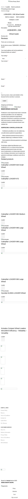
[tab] (10, 25)
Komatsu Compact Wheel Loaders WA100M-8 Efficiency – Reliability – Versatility (14, 330)
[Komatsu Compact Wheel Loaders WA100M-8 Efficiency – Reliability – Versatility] (14, 314)
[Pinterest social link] (16, 23)
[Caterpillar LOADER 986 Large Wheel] (5, 225)
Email (3, 86)
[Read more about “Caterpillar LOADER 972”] (3, 185)
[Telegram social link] (19, 23)
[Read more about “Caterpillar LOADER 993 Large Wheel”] (3, 288)
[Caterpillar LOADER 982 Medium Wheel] (14, 200)
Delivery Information (5, 432)
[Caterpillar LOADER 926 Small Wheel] (5, 162)
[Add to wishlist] (15, 174)
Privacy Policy (4, 410)
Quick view (11, 174)
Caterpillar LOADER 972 (10, 179)
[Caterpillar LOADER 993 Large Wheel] (14, 265)
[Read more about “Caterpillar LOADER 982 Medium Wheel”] (3, 223)
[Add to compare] (7, 174)
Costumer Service (6, 427)
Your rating (4, 55)
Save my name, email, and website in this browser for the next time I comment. (12, 96)
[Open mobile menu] (1, 1)
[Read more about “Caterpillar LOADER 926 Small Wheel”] (3, 174)
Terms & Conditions (5, 415)
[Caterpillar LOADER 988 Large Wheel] (5, 239)
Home (2, 7)
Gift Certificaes (4, 442)
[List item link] (14, 454)
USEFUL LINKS (4, 407)
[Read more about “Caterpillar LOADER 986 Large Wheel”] (3, 236)
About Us (3, 429)
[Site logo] (14, 1)
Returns (2, 413)
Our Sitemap (4, 423)
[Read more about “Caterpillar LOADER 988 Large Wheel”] (3, 250)
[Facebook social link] (12, 23)
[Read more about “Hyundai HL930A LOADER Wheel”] (3, 299)
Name (3, 79)
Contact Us (3, 418)
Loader (8, 7)
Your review (4, 61)
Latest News (4, 420)
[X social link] (14, 23)
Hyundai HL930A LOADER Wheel (13, 293)
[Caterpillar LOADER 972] (5, 176)
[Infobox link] (14, 350)
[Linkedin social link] (17, 23)
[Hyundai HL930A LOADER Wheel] (5, 290)
